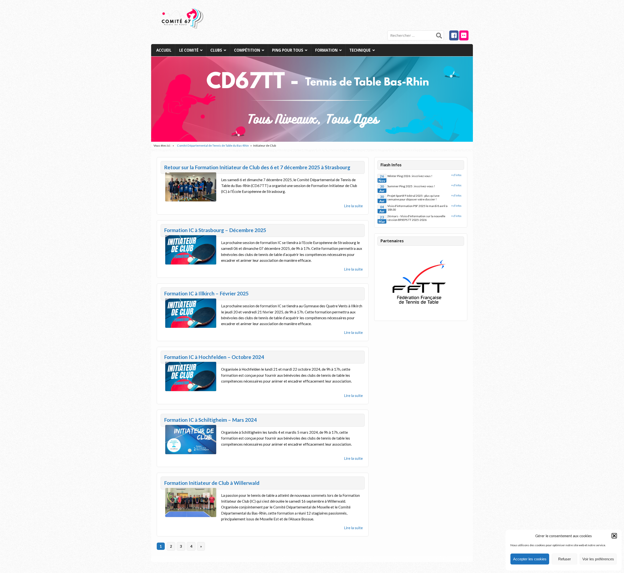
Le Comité (188, 50)
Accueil (163, 50)
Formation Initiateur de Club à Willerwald (211, 483)
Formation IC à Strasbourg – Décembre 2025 (215, 230)
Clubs (216, 50)
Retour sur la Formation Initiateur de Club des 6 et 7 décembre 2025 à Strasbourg (257, 167)
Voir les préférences (598, 559)
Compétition (247, 50)
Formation (326, 50)
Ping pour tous (287, 50)
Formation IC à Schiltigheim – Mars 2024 (210, 420)
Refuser (564, 559)
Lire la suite (353, 206)
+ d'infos (456, 175)
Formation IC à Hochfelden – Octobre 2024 (214, 357)
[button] (614, 535)
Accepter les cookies (529, 559)
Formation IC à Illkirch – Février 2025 (206, 293)
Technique (359, 50)
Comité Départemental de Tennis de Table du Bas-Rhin (213, 145)
